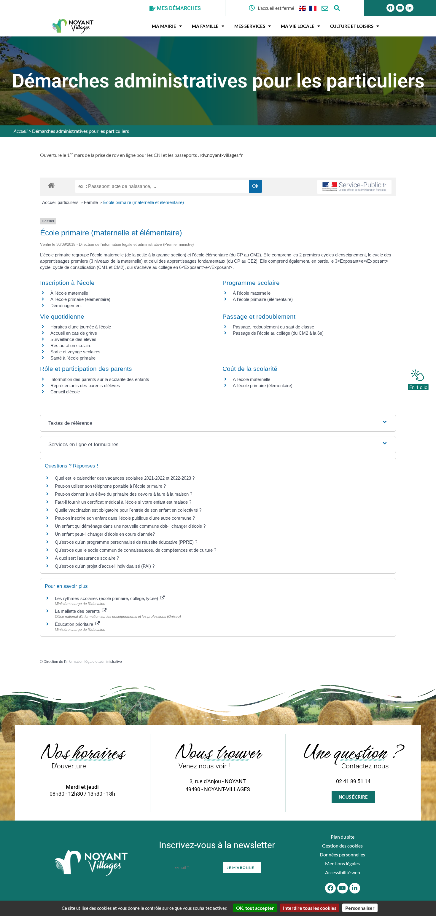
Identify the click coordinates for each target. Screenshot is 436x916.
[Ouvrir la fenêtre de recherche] (337, 8)
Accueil (21, 131)
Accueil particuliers (61, 202)
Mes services (249, 26)
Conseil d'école (65, 391)
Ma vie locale (297, 26)
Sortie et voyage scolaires (75, 351)
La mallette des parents (78, 611)
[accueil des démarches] (51, 185)
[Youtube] (400, 8)
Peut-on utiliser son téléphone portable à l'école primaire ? (110, 486)
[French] (313, 8)
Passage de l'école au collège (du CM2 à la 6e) (278, 333)
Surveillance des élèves (73, 339)
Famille (91, 202)
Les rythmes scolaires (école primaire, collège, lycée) (107, 598)
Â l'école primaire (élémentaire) (263, 299)
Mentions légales (342, 863)
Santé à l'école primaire (73, 357)
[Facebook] (390, 8)
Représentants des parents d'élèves (85, 385)
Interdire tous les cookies (309, 908)
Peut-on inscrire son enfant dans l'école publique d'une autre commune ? (125, 518)
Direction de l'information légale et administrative (83, 662)
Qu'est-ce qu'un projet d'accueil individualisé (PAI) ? (105, 566)
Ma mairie (164, 26)
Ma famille (205, 26)
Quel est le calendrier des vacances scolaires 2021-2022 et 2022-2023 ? (125, 478)
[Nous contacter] (325, 8)
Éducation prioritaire (74, 624)
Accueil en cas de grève (73, 333)
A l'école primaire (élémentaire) (262, 385)
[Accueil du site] (91, 863)
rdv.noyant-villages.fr (221, 155)
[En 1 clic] (418, 378)
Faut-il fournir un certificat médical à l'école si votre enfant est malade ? (123, 502)
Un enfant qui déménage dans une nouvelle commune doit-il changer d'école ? (130, 526)
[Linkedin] (409, 8)
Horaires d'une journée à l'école (80, 326)
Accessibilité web (342, 872)
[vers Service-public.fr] (354, 187)
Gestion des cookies (342, 845)
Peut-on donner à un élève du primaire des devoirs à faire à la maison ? (123, 494)
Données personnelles (342, 854)
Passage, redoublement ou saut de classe (273, 326)
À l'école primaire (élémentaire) (80, 299)
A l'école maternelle (251, 379)
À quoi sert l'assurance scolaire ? (87, 558)
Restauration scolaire (70, 345)
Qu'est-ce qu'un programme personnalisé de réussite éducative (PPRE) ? (126, 542)
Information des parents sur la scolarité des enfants (99, 379)
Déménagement (66, 305)
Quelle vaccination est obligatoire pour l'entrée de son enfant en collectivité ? (128, 510)
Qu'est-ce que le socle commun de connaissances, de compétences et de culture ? (135, 550)
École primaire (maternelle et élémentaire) (143, 202)
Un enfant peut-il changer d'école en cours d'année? (105, 534)
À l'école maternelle (69, 293)
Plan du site (342, 837)
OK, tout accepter (255, 908)
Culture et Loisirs (351, 26)
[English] (302, 8)
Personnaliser (360, 908)
